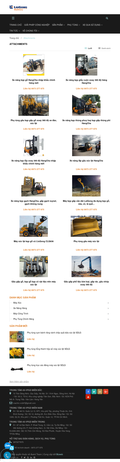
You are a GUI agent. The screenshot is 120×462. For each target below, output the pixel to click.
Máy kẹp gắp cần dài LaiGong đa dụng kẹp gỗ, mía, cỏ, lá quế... (86, 202)
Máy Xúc (17, 302)
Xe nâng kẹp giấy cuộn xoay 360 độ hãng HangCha (86, 81)
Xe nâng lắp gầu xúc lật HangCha (86, 160)
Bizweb (59, 454)
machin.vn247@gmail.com (24, 403)
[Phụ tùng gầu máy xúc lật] (86, 226)
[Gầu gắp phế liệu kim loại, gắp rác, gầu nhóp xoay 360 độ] (86, 266)
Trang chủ (14, 38)
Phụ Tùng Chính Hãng (23, 318)
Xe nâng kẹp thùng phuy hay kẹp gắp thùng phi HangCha (86, 122)
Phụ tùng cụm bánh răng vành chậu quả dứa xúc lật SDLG (54, 332)
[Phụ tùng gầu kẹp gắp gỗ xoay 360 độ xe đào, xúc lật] (34, 105)
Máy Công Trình (20, 313)
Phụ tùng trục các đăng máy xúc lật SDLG (46, 365)
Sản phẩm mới (18, 326)
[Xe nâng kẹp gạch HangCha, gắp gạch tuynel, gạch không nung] (34, 185)
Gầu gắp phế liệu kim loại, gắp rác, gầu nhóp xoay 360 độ (86, 283)
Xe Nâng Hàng (20, 308)
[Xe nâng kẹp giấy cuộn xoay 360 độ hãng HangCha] (86, 65)
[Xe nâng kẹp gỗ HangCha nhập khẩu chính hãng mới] (34, 65)
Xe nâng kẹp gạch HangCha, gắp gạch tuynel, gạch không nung (34, 202)
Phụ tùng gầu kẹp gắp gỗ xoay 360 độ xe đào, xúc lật (34, 122)
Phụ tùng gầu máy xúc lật (86, 241)
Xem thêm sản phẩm (19, 381)
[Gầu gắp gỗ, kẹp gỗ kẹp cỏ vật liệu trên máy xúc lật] (34, 266)
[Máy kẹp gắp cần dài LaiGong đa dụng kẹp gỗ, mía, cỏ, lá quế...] (86, 185)
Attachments (18, 44)
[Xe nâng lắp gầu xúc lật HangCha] (86, 145)
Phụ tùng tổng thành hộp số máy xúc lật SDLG (48, 348)
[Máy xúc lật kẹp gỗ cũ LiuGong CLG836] (34, 226)
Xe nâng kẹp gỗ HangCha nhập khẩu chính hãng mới (33, 81)
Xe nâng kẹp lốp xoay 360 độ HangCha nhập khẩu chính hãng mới (33, 162)
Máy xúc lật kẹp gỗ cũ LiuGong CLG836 (34, 241)
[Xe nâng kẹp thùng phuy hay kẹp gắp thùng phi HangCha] (86, 105)
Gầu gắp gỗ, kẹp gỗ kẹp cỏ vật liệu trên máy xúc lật (34, 283)
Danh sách (105, 48)
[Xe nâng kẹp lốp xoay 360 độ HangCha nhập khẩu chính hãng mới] (34, 145)
